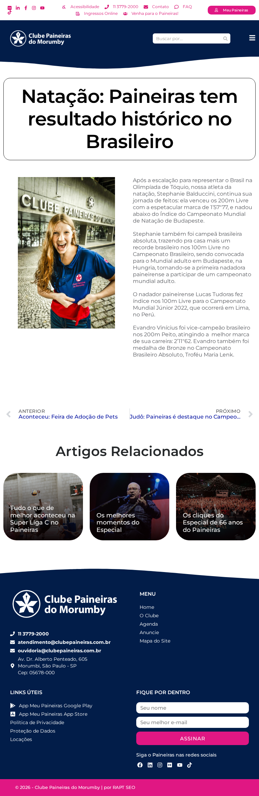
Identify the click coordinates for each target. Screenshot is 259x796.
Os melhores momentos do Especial (117, 523)
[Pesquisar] (225, 38)
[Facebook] (140, 765)
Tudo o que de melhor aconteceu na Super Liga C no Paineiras (42, 519)
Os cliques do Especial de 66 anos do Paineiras (213, 523)
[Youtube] (179, 765)
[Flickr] (169, 765)
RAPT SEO (124, 787)
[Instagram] (160, 765)
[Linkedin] (149, 765)
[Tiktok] (189, 765)
